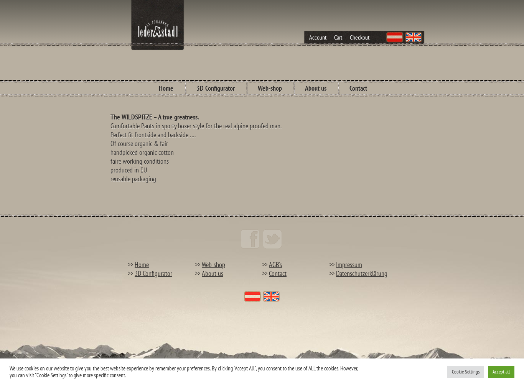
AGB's (275, 264)
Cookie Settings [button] (466, 371)
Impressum (349, 264)
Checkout (359, 37)
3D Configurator (215, 88)
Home (166, 88)
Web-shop (270, 88)
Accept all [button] (501, 371)
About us (315, 88)
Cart (338, 37)
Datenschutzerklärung (361, 273)
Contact (358, 88)
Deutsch (395, 37)
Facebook (250, 239)
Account (317, 37)
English (413, 37)
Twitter (272, 239)
